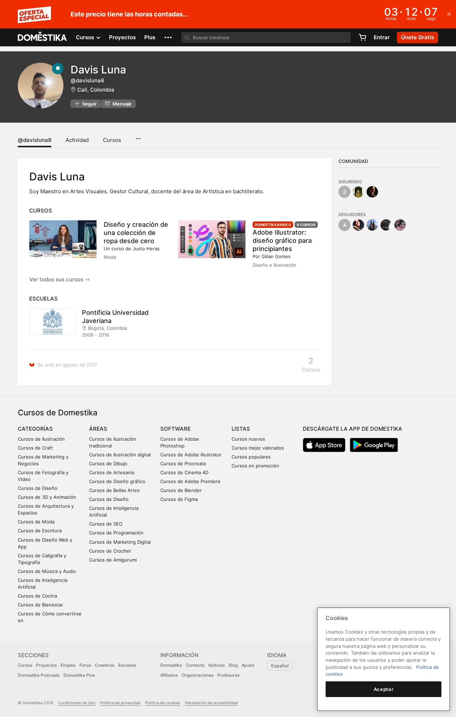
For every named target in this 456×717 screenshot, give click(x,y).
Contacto (195, 665)
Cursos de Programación (116, 533)
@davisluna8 (34, 140)
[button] (168, 37)
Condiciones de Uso (76, 702)
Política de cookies (162, 702)
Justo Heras (146, 248)
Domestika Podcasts (38, 675)
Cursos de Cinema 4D (184, 472)
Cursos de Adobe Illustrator (191, 454)
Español (280, 666)
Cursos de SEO (106, 524)
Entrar (382, 37)
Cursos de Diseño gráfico (117, 481)
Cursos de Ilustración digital (120, 454)
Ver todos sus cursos (57, 279)
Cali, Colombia (95, 89)
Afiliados (169, 675)
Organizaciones (197, 675)
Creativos (104, 665)
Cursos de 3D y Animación (47, 497)
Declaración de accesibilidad (211, 702)
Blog (233, 665)
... (138, 136)
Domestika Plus (79, 675)
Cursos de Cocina (37, 596)
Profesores (228, 675)
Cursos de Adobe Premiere (190, 481)
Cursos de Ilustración (41, 439)
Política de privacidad (120, 702)
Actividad (77, 140)
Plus (149, 37)
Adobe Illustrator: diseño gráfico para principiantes (282, 240)
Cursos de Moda (36, 521)
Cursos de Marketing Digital (120, 542)
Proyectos (122, 37)
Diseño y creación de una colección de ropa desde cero (136, 233)
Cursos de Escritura (40, 530)
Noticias (216, 665)
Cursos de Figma (179, 499)
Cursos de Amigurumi (113, 560)
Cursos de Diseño (37, 488)
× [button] (449, 13)
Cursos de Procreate (183, 463)
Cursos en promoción (255, 465)
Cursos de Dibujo (108, 463)
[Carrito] (362, 37)
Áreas (98, 428)
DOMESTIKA (42, 37)
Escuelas (127, 665)
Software (175, 428)
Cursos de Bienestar (40, 605)
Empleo (68, 665)
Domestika (171, 665)
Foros (85, 665)
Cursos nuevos (248, 439)
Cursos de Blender (181, 490)
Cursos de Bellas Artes (114, 490)
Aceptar (384, 689)
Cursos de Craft (35, 448)
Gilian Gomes (276, 256)
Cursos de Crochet (110, 551)
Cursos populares (251, 457)
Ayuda (248, 665)
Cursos (112, 140)
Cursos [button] (85, 37)
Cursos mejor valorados (258, 448)
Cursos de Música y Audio (47, 571)
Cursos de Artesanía (111, 472)
